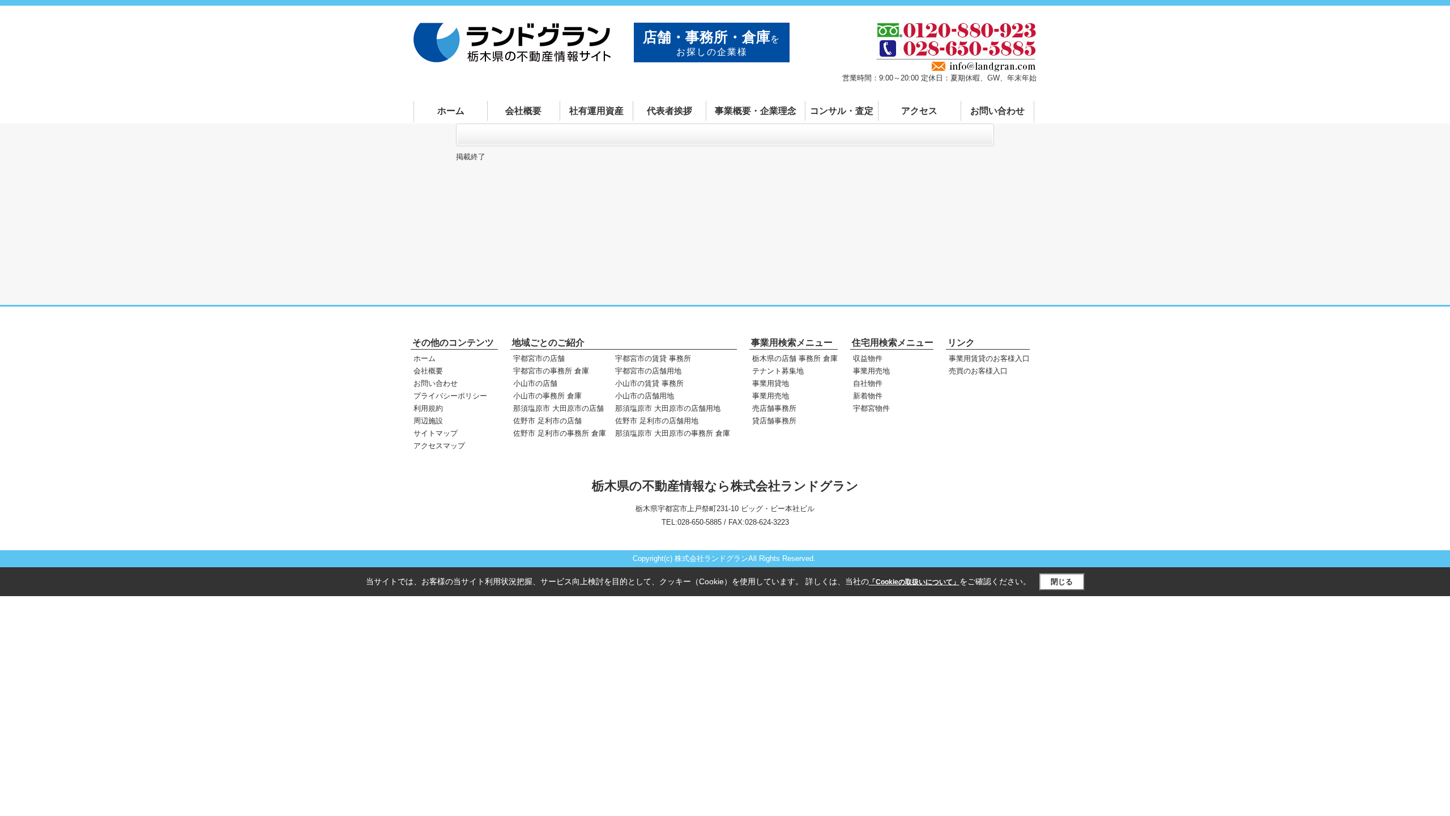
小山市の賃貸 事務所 (649, 383)
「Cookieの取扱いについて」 (914, 582)
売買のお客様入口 (978, 371)
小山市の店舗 (535, 383)
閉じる (1062, 581)
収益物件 (867, 358)
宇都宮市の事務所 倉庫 (551, 371)
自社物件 (867, 383)
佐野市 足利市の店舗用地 (656, 420)
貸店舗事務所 (774, 420)
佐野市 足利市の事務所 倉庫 (559, 433)
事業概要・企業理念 (755, 111)
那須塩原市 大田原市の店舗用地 (667, 408)
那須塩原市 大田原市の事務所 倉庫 (672, 433)
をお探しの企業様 (712, 43)
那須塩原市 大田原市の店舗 (558, 408)
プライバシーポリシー (450, 396)
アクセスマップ (439, 445)
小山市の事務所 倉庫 (547, 396)
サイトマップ (435, 433)
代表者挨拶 (669, 111)
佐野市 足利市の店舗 (547, 420)
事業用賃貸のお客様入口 (989, 358)
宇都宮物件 (871, 408)
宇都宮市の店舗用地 (648, 371)
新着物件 (867, 396)
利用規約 (428, 408)
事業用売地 (770, 396)
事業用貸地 (770, 383)
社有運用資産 (596, 111)
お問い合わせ (997, 111)
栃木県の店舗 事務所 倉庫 (795, 358)
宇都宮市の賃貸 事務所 (653, 358)
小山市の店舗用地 (644, 396)
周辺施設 (428, 420)
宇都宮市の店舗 (539, 358)
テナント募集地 (778, 371)
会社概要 (523, 111)
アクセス (919, 111)
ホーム (450, 111)
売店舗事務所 (774, 408)
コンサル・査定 (841, 111)
